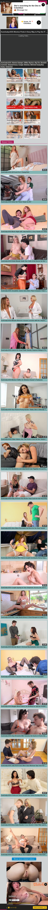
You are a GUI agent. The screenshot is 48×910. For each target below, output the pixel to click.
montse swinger (17, 63)
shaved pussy (13, 65)
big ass (31, 63)
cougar (21, 65)
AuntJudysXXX (6, 63)
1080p (26, 63)
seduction (9, 67)
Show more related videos (24, 859)
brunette (43, 63)
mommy (27, 65)
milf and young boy (37, 65)
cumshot (4, 65)
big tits (37, 63)
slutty (3, 67)
